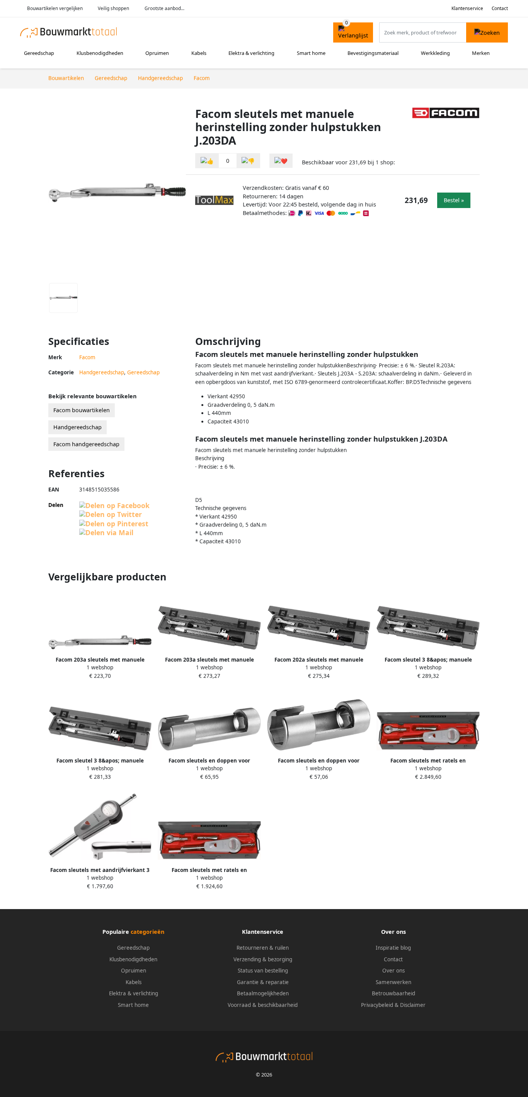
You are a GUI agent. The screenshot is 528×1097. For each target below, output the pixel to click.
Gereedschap (39, 52)
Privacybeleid (377, 1004)
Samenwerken (393, 982)
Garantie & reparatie (263, 982)
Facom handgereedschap (86, 444)
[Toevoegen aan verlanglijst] (281, 161)
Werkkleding (435, 52)
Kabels (198, 52)
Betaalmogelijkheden (263, 993)
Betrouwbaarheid (393, 993)
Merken (481, 52)
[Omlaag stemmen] (248, 161)
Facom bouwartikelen (81, 410)
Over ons (393, 970)
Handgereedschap (101, 372)
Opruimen (157, 52)
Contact (500, 8)
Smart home (311, 52)
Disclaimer (413, 1004)
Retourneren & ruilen (263, 947)
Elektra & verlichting (251, 52)
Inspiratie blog (393, 947)
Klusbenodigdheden (100, 52)
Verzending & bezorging (262, 959)
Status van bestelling (263, 970)
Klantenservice (467, 8)
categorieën (147, 931)
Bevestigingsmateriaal (373, 52)
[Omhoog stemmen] (207, 161)
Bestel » (454, 200)
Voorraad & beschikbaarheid (263, 1004)
